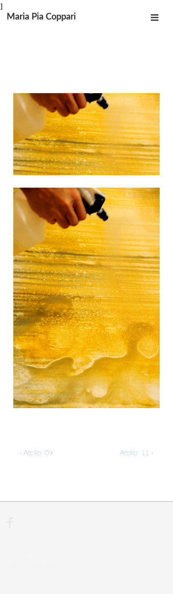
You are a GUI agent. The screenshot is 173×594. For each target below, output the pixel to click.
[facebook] (11, 526)
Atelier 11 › (136, 452)
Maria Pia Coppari (41, 16)
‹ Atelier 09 (36, 452)
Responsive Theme (36, 566)
